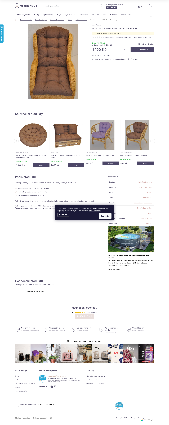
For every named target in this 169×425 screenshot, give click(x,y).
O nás (17, 376)
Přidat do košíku (142, 50)
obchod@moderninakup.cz (115, 4)
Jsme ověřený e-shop (57, 376)
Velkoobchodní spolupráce (24, 380)
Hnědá (149, 192)
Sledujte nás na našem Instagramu (86, 341)
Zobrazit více (84, 316)
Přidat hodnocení (35, 292)
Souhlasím (105, 216)
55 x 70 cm (148, 203)
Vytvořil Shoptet (149, 420)
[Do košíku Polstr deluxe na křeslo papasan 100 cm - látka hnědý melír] (41, 165)
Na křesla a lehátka (144, 208)
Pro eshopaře (111, 7)
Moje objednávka (21, 391)
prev (16, 141)
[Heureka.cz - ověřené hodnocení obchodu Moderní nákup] (42, 378)
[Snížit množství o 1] (120, 49)
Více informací (95, 211)
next (152, 141)
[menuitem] (23, 15)
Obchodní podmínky (23, 418)
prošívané (148, 224)
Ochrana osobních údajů (42, 418)
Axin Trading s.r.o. (98, 25)
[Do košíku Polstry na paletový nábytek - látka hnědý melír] (76, 165)
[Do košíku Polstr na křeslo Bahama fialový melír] (110, 163)
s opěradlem (147, 213)
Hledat (101, 5)
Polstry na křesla (145, 187)
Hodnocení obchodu (84, 307)
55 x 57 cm (138, 203)
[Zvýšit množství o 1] (129, 49)
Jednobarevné (146, 218)
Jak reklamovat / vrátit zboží (25, 383)
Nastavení (63, 215)
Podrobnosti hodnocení (123, 37)
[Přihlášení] (139, 6)
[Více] (151, 14)
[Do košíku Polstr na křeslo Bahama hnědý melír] (145, 163)
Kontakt (17, 387)
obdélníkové (147, 198)
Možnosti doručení (147, 44)
